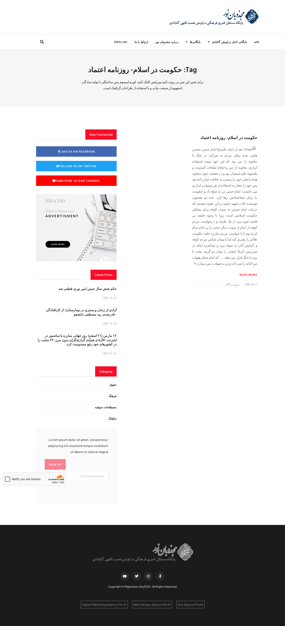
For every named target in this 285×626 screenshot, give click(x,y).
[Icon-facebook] (160, 576)
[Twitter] (136, 576)
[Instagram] (148, 576)
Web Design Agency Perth (152, 604)
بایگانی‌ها (195, 42)
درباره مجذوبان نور (166, 42)
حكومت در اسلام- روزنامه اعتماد (229, 137)
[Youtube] (124, 576)
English (120, 42)
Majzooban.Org (134, 586)
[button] (41, 41)
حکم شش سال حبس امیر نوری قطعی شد (87, 288)
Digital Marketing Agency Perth (104, 604)
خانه (256, 42)
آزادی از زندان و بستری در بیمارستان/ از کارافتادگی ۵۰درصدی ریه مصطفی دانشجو (81, 312)
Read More (248, 274)
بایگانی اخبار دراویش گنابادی (229, 42)
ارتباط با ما (141, 42)
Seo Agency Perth (190, 604)
